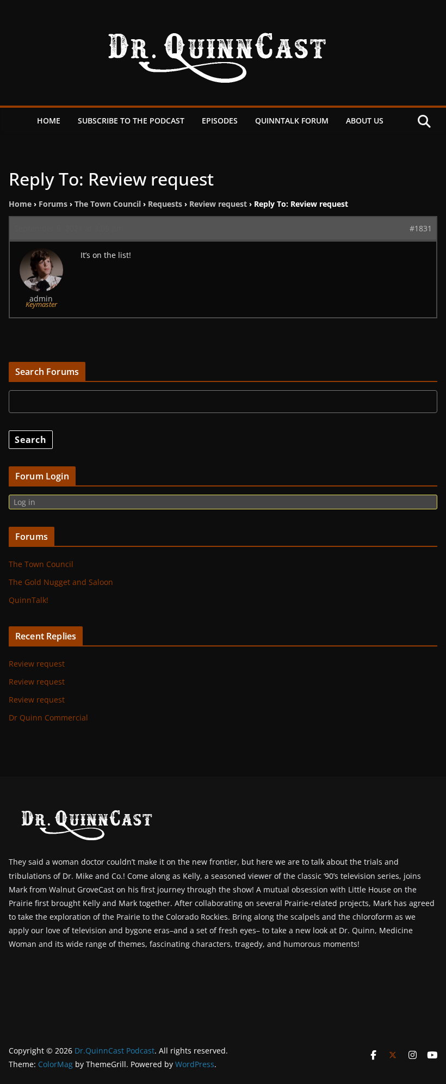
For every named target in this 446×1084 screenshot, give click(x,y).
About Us (364, 120)
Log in (24, 502)
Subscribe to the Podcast (131, 120)
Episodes (220, 120)
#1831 (421, 228)
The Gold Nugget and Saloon (61, 582)
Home (48, 120)
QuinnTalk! (28, 600)
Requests (165, 204)
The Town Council (108, 204)
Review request (218, 204)
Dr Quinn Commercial (48, 717)
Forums (53, 204)
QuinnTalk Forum (292, 120)
